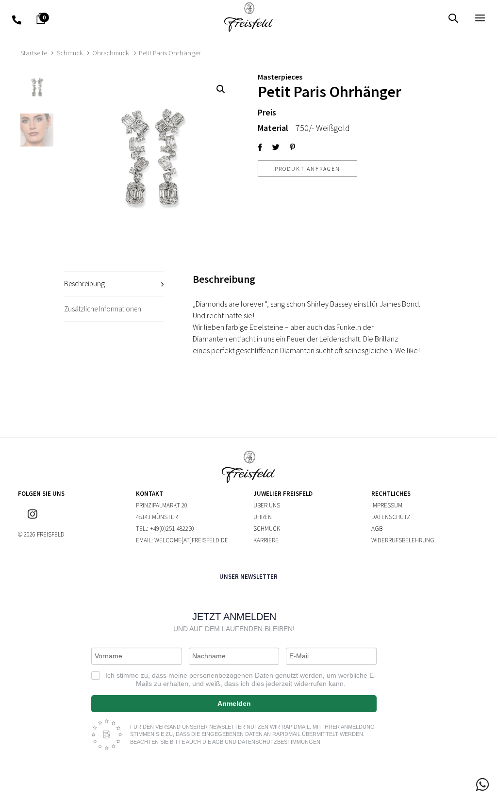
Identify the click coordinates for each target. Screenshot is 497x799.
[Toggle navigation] (406, 17)
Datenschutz (390, 517)
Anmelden (234, 703)
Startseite (33, 53)
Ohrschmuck (110, 53)
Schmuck (70, 53)
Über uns (266, 505)
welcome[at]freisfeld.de (191, 540)
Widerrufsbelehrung (402, 540)
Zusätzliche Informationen (102, 308)
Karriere (266, 540)
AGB (376, 528)
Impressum (386, 505)
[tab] (114, 283)
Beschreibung (84, 283)
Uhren (262, 517)
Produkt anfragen (307, 168)
